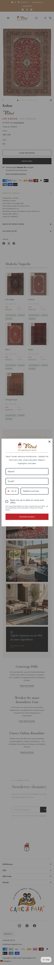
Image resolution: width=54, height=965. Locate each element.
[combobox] (12, 491)
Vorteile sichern (27, 517)
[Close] (49, 442)
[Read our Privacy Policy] (46, 506)
